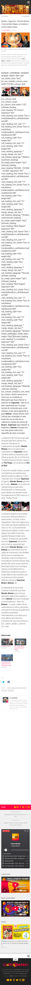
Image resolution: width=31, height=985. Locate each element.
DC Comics (4, 690)
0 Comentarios (25, 16)
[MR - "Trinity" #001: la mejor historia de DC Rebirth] (20, 642)
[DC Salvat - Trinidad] (7, 642)
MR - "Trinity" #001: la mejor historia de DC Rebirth (19, 647)
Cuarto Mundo (17, 969)
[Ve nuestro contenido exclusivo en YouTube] (15, 807)
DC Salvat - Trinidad (5, 646)
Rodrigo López (23, 973)
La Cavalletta (7, 30)
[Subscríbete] (29, 807)
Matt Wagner (11, 690)
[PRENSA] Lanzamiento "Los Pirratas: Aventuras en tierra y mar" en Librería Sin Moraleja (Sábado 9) (14, 943)
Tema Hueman (23, 976)
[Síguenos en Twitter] (23, 807)
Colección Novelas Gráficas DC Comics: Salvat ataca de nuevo (6, 663)
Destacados (4, 16)
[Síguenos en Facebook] (20, 807)
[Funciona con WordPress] (11, 976)
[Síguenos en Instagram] (26, 807)
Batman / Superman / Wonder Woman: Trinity (17, 688)
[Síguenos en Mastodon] (18, 807)
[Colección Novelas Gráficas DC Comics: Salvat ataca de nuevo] (7, 657)
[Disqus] (15, 736)
